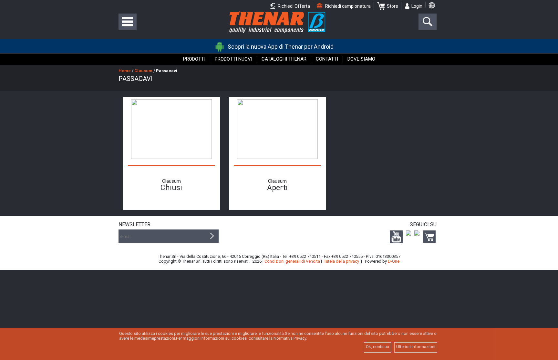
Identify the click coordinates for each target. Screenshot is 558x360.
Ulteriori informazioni (415, 346)
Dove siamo (361, 59)
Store (392, 6)
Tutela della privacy (341, 261)
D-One (393, 261)
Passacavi (166, 70)
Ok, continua (377, 346)
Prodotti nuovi (233, 59)
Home (125, 70)
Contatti (327, 59)
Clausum (143, 70)
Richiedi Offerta (293, 6)
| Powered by (380, 261)
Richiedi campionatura (347, 6)
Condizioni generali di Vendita (292, 261)
